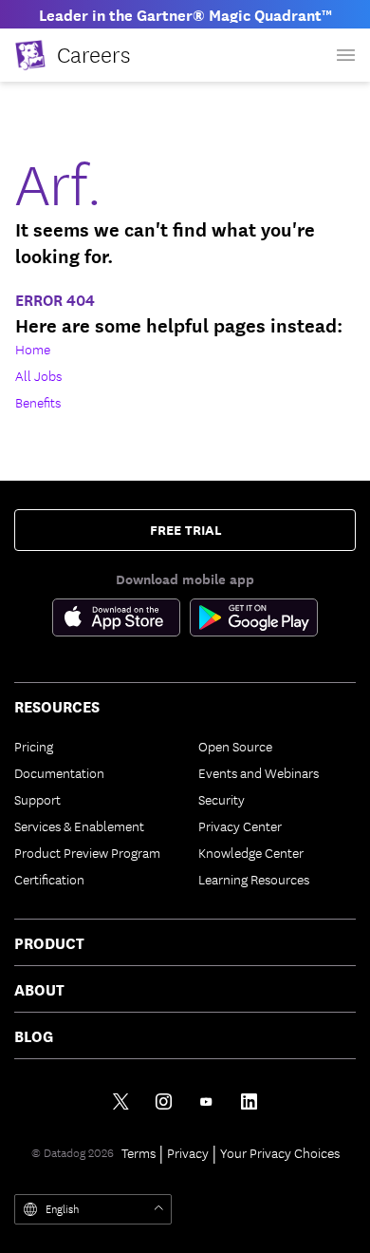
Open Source (235, 745)
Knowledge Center (251, 852)
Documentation (59, 772)
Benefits (38, 401)
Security (221, 799)
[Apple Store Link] (121, 621)
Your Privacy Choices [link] (280, 1152)
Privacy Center (240, 825)
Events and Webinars (258, 772)
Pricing (33, 745)
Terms (138, 1152)
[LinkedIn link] (249, 1101)
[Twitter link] (121, 1101)
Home (32, 348)
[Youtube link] (206, 1101)
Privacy (188, 1152)
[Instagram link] (164, 1101)
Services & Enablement (79, 825)
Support (37, 799)
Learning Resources (253, 878)
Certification (49, 878)
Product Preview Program (87, 852)
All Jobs (38, 375)
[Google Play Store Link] (254, 621)
